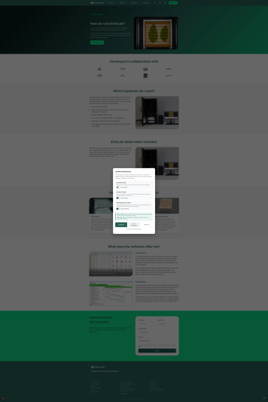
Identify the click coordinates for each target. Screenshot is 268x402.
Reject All (146, 224)
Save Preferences (134, 224)
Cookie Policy (138, 229)
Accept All (121, 224)
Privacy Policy (130, 229)
